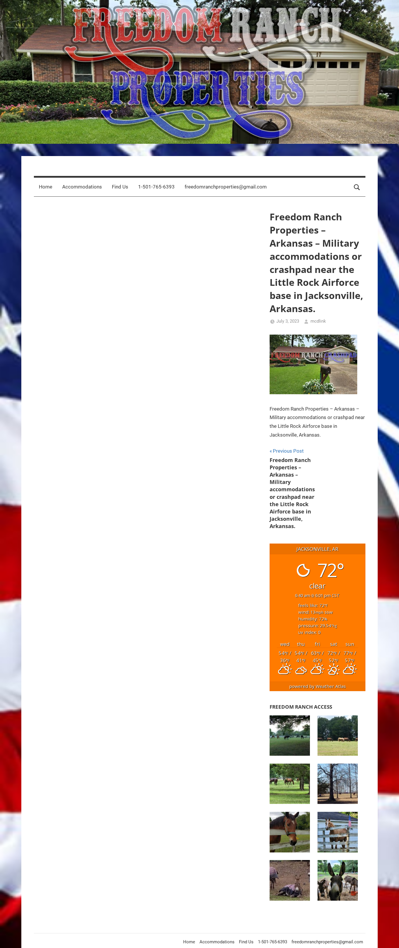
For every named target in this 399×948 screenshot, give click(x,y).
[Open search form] (356, 187)
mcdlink (318, 321)
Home (45, 187)
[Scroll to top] (388, 937)
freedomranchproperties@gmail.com (226, 187)
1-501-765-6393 (156, 187)
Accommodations (82, 187)
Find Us (120, 187)
